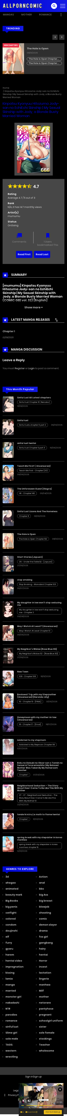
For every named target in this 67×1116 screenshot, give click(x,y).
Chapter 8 (24, 516)
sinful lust (11, 1026)
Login (31, 368)
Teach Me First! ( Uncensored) (34, 466)
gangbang (45, 942)
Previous (55, 37)
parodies (11, 1014)
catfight (10, 912)
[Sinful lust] (8, 427)
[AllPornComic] (22, 6)
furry (8, 942)
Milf (41, 990)
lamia (9, 978)
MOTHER (26, 14)
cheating (44, 912)
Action (43, 876)
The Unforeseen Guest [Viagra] (34, 488)
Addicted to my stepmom (31, 740)
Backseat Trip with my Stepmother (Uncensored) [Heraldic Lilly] (36, 695)
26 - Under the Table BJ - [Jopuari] (35, 561)
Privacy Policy (16, 1095)
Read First (24, 254)
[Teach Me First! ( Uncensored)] (8, 472)
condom (10, 924)
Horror (42, 960)
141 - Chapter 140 (27, 493)
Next (61, 37)
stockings (45, 1038)
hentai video (13, 960)
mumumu (14, 216)
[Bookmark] (47, 236)
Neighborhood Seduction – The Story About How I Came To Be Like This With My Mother (40, 788)
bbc (41, 888)
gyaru (9, 948)
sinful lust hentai (26, 443)
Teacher (44, 1044)
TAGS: (9, 1044)
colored (10, 918)
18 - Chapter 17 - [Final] (30, 724)
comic (42, 918)
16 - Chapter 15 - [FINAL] (30, 701)
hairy (42, 948)
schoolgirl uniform (50, 1020)
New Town (22, 671)
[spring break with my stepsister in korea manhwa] (8, 844)
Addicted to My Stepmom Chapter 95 (37, 744)
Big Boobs (11, 900)
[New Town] (8, 678)
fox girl (43, 936)
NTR (7, 1008)
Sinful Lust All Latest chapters (34, 397)
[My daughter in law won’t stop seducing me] (8, 609)
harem (9, 954)
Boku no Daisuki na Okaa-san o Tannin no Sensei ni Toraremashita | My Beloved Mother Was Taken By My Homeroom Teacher (40, 766)
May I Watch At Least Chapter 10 (34, 630)
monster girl (13, 996)
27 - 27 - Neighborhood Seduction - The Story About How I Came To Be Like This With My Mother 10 (38, 798)
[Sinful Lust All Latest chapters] (8, 404)
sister (42, 1026)
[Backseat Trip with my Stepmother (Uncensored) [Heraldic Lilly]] (8, 701)
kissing (9, 972)
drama (43, 930)
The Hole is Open (37, 48)
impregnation (14, 966)
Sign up (37, 1076)
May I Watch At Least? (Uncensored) (37, 626)
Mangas (8, 14)
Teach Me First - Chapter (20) (33, 470)
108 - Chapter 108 (27, 676)
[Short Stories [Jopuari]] (8, 563)
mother (43, 996)
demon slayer (47, 924)
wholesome (46, 1050)
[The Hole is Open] (8, 540)
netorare (44, 1002)
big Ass (43, 894)
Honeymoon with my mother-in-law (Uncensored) (36, 718)
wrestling (11, 1056)
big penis (11, 906)
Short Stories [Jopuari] (30, 557)
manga (10, 984)
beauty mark (13, 894)
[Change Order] (56, 319)
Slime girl (11, 1032)
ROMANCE (45, 14)
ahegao (10, 882)
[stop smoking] (8, 586)
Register (20, 368)
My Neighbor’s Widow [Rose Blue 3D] (37, 649)
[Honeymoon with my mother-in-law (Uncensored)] (8, 724)
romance (11, 1020)
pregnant (45, 1014)
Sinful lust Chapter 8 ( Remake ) (34, 402)
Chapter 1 (9, 331)
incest (42, 966)
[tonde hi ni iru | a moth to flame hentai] (8, 821)
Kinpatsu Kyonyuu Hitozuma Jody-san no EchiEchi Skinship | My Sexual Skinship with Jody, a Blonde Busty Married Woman (32, 94)
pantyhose (45, 1008)
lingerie (43, 978)
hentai (43, 954)
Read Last (42, 254)
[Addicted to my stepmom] (8, 746)
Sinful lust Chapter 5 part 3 (32, 447)
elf (7, 936)
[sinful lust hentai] (8, 449)
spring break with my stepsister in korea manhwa (39, 838)
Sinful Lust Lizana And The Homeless (37, 511)
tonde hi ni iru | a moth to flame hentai (38, 814)
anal (41, 882)
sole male (11, 1038)
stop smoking (24, 579)
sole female (46, 1032)
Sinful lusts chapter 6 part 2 (32, 425)
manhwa (44, 984)
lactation (44, 972)
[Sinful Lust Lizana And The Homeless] (8, 518)
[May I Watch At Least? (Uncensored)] (8, 632)
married (10, 990)
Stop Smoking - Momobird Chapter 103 (37, 584)
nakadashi (12, 1002)
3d (7, 876)
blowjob (43, 906)
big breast (45, 900)
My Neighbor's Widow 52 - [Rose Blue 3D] (38, 653)
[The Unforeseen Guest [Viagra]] (8, 495)
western (10, 1050)
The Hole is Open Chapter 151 (43, 63)
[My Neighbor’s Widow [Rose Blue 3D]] (8, 655)
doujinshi (11, 930)
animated (11, 888)
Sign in (29, 1076)
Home (6, 87)
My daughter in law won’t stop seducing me (39, 603)
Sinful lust (22, 420)
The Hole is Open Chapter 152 (43, 59)
